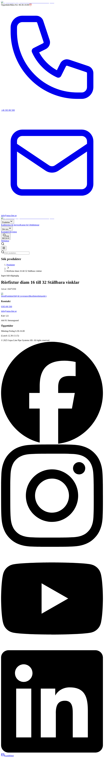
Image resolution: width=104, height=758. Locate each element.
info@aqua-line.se (9, 311)
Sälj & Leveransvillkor (23, 296)
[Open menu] (3, 248)
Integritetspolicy (40, 296)
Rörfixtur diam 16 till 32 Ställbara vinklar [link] (24, 271)
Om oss (5, 229)
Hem (3, 296)
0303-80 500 (6, 306)
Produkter (6, 222)
